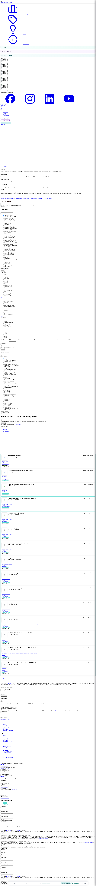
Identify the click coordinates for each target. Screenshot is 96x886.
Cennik (24, 24)
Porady (24, 34)
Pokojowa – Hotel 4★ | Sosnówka (16, 513)
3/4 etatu (6, 277)
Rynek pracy (6, 47)
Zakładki (5, 728)
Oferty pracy (25, 14)
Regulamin (5, 750)
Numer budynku (4, 857)
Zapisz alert (3, 343)
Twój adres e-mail (4, 707)
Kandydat (5, 803)
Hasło (2, 784)
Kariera (4, 748)
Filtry (5, 269)
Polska (3, 462)
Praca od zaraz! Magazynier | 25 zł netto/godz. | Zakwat (22, 498)
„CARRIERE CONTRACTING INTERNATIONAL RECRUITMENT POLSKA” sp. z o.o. (21, 624)
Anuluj (2, 268)
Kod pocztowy (4, 859)
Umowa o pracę (7, 294)
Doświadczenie (4, 328)
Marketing (3, 844)
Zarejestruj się (14, 789)
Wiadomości (5, 729)
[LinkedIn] (49, 103)
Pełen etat (6, 282)
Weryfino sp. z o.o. (5, 461)
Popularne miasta (5, 774)
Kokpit (4, 724)
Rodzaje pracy (5, 690)
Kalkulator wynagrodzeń (8, 730)
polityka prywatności (59, 710)
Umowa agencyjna (8, 293)
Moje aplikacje (6, 726)
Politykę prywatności (17, 830)
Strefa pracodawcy (8, 55)
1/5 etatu (6, 276)
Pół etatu (6, 283)
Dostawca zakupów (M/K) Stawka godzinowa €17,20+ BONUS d (23, 618)
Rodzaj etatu (3, 272)
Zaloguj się (3, 105)
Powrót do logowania (5, 798)
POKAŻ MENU (4, 166)
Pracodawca (5, 804)
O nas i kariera (26, 44)
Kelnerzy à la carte (12, 528)
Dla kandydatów (5, 769)
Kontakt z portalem (7, 746)
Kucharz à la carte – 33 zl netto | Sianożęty (18, 543)
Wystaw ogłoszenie (7, 737)
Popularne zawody (5, 691)
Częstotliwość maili (5, 342)
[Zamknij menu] (1, 1)
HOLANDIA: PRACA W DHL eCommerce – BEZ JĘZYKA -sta (22, 632)
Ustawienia (83, 883)
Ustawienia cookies (7, 752)
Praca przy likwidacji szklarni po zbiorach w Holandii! (20, 573)
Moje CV (5, 725)
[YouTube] (69, 103)
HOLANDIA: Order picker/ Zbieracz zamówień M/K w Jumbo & (23, 647)
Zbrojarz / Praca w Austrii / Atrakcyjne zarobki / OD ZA (21, 484)
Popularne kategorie (6, 689)
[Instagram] (30, 103)
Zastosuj (6, 268)
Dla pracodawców (5, 770)
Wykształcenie (3, 317)
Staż (5, 291)
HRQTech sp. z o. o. (6, 668)
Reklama (3, 773)
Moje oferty (5, 736)
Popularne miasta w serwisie (7, 760)
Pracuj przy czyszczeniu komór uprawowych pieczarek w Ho (23, 603)
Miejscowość (3, 862)
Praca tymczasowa (8, 286)
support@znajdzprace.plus (6, 719)
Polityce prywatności (88, 842)
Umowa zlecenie (7, 295)
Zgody (2, 875)
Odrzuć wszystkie (75, 883)
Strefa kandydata (7, 51)
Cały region (6, 279)
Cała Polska (6, 278)
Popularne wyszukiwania (7, 775)
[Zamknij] (1, 355)
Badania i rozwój (5, 464)
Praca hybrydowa (8, 285)
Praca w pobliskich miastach (7, 693)
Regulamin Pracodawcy (8, 741)
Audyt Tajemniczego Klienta (14, 455)
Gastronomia (4, 536)
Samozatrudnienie (8, 290)
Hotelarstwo (4, 521)
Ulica (2, 854)
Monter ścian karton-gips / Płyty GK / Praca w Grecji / (21, 470)
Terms (2, 829)
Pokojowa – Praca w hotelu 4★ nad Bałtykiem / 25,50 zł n (22, 558)
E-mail (2, 783)
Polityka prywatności (46, 883)
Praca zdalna (7, 289)
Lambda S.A (4, 476)
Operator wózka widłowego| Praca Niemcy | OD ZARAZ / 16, (22, 662)
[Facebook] (10, 103)
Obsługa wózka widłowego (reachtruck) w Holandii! (20, 588)
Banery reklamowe (7, 758)
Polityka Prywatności (7, 751)
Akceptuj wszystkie (66, 883)
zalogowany (18, 424)
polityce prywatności (43, 838)
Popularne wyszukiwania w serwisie (9, 762)
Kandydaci (5, 739)
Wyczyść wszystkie (5, 431)
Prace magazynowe (6, 506)
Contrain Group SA (6, 579)
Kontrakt (6, 281)
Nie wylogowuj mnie (6, 786)
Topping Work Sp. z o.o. (7, 504)
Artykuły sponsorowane (8, 757)
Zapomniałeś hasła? (5, 787)
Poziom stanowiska (4, 298)
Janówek (5, 429)
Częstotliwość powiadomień (6, 708)
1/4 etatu (6, 274)
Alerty (2, 269)
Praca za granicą (7, 287)
